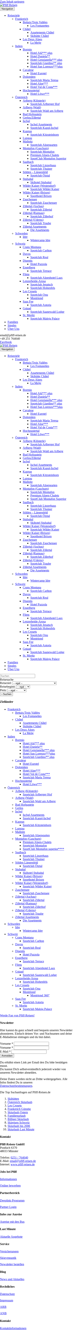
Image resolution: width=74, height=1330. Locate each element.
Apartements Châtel (42, 32)
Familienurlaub (17, 1115)
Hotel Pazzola (38, 264)
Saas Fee (28, 301)
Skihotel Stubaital (40, 182)
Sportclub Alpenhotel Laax (46, 277)
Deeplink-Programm (12, 1200)
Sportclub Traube (40, 223)
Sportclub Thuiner (41, 168)
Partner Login (8, 1207)
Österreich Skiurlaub (20, 1102)
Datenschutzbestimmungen (16, 1085)
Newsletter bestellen (12, 1264)
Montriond (36, 298)
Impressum (6, 1300)
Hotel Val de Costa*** (43, 87)
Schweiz (20, 243)
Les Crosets (30, 291)
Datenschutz (7, 1294)
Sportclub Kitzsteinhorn (44, 134)
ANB (3, 1313)
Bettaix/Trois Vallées (35, 22)
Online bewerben (10, 1185)
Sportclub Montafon (42, 151)
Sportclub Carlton (41, 250)
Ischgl (26, 121)
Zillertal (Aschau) (33, 206)
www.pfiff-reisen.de (23, 1164)
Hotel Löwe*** (39, 93)
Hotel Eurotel (38, 73)
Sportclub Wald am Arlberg (46, 110)
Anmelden (7, 1055)
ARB (3, 1306)
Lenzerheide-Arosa (34, 281)
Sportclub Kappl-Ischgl (44, 127)
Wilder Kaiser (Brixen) (36, 192)
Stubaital (28, 179)
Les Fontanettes (39, 25)
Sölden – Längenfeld (35, 172)
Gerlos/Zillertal (32, 117)
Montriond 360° (40, 995)
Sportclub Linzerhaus (43, 165)
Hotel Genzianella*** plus (46, 59)
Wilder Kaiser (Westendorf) (39, 185)
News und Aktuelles (12, 1279)
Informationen (8, 1179)
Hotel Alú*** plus (41, 52)
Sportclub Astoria (40, 305)
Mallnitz (28, 141)
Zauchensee (30, 199)
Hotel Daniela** (40, 56)
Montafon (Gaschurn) (36, 148)
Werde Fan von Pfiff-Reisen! (17, 1015)
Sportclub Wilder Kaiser (44, 189)
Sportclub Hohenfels (42, 288)
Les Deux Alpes (32, 39)
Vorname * (7, 1043)
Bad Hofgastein (32, 114)
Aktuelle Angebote (11, 1236)
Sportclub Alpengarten (43, 144)
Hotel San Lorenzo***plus (46, 66)
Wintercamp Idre (40, 240)
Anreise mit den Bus (12, 1221)
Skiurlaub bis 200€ (19, 1126)
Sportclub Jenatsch (41, 284)
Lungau (27, 138)
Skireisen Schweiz (19, 1122)
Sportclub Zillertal (41, 209)
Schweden (21, 233)
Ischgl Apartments (41, 124)
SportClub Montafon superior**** (43, 849)
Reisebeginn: (8, 686)
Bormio (27, 49)
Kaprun (27, 131)
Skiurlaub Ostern (18, 1112)
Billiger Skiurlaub (18, 1119)
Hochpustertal (31, 90)
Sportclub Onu (39, 294)
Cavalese (28, 70)
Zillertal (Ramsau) (33, 213)
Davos (27, 253)
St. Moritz (29, 315)
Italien (19, 46)
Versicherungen (9, 1251)
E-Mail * (5, 1051)
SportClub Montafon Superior (48, 158)
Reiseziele (14, 15)
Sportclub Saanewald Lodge (47, 311)
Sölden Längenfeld (26, 862)
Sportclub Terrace (41, 270)
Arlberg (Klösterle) (34, 100)
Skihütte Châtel (39, 35)
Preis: (3, 690)
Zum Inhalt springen (12, 1)
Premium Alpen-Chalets (44, 155)
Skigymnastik (8, 1257)
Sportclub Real (39, 257)
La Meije (35, 42)
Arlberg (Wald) (32, 107)
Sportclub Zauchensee (43, 202)
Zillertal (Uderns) (33, 219)
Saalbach (28, 161)
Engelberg (29, 267)
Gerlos (19, 808)
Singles (12, 325)
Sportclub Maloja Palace (45, 318)
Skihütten (13, 1098)
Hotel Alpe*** (39, 83)
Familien (13, 322)
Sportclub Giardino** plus (46, 63)
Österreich (21, 97)
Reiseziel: (6, 683)
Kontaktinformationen (13, 1328)
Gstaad (27, 308)
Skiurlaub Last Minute (21, 1129)
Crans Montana (32, 247)
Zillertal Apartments (34, 226)
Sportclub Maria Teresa (44, 80)
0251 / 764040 (19, 1157)
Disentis (27, 260)
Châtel (27, 29)
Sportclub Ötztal (40, 175)
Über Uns (13, 328)
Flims (26, 274)
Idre (25, 236)
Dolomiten (29, 76)
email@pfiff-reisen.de (23, 1161)
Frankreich (21, 18)
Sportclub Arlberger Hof (45, 104)
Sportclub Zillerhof (41, 216)
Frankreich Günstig (19, 1109)
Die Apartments (39, 230)
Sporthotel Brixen (41, 196)
